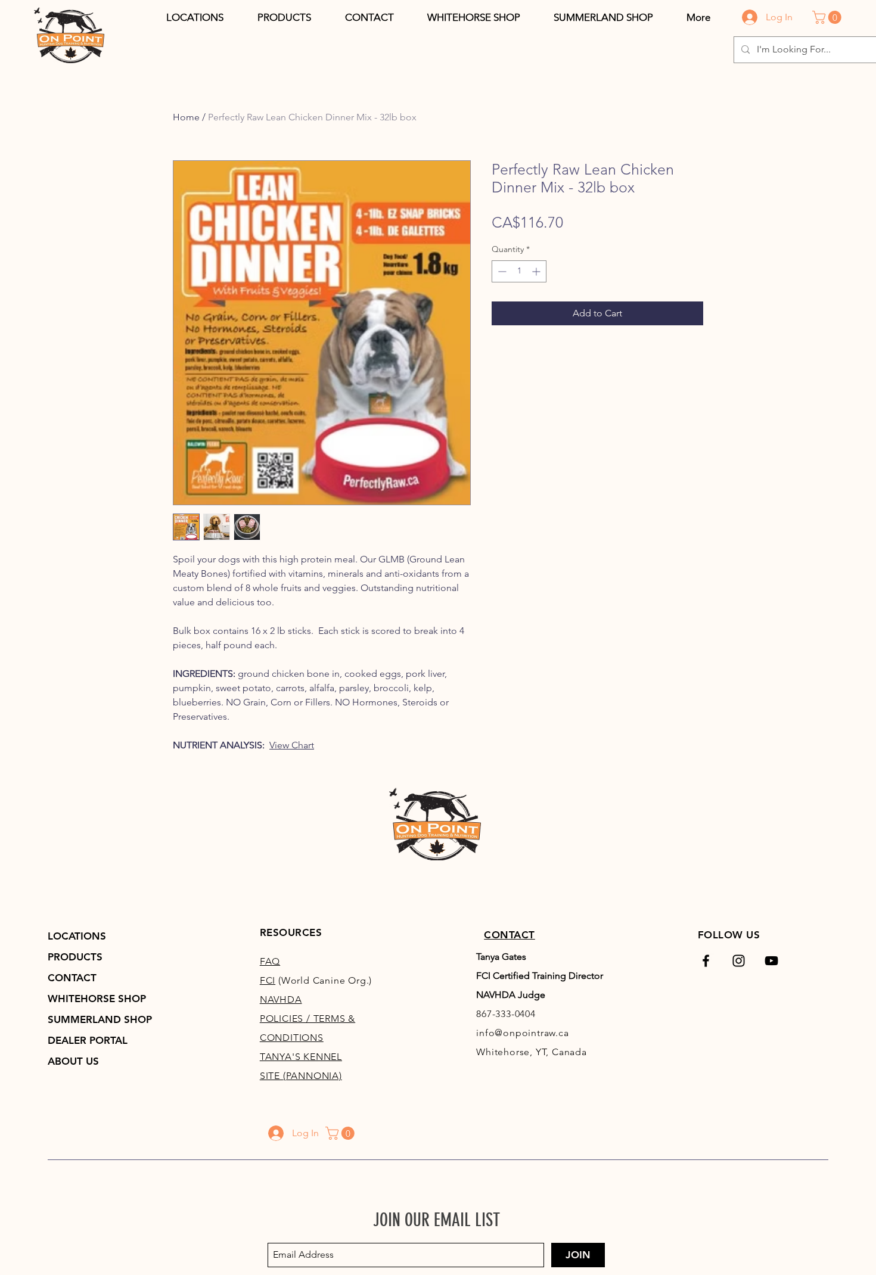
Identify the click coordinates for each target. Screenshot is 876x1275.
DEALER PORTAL (88, 1040)
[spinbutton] (519, 271)
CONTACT (72, 978)
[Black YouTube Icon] (771, 961)
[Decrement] (500, 271)
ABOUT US (73, 1061)
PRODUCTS (75, 957)
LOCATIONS (77, 936)
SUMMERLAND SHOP (100, 1019)
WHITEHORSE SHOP (97, 999)
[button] (284, 17)
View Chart (291, 745)
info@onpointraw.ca (522, 1032)
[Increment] (537, 271)
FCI (267, 980)
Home (186, 117)
